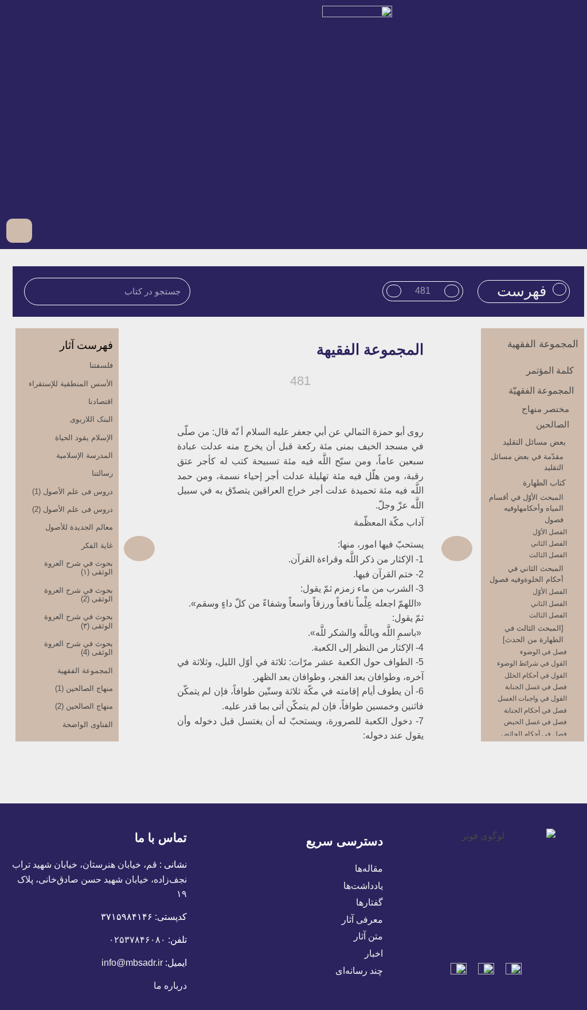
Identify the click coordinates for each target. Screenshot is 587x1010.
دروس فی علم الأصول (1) (72, 491)
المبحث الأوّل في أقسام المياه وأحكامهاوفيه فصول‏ (526, 508)
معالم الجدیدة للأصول (79, 527)
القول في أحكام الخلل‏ (535, 675)
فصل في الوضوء (543, 652)
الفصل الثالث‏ (548, 555)
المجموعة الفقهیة (542, 344)
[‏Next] (211, 548)
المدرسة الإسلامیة (84, 455)
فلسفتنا (101, 365)
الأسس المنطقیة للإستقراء (71, 383)
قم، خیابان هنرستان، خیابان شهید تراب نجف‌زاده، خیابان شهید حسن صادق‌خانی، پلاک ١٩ (99, 879)
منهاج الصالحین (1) (84, 688)
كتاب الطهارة (544, 482)
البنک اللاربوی (91, 419)
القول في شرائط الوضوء (532, 663)
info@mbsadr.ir (132, 963)
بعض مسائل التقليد (534, 441)
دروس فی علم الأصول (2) (72, 509)
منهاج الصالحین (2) (84, 706)
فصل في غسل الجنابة (536, 687)
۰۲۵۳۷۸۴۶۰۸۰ (137, 940)
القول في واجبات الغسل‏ (532, 698)
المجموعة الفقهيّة (541, 390)
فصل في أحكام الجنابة (535, 710)
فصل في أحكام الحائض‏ (534, 734)
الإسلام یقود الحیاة (84, 437)
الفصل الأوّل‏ (550, 532)
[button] (570, 230)
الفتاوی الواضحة (87, 724)
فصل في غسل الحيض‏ (535, 722)
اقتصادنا (100, 401)
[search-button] (47, 230)
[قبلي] (385, 548)
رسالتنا (102, 473)
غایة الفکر (97, 545)
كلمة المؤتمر (550, 370)
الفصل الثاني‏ (549, 543)
